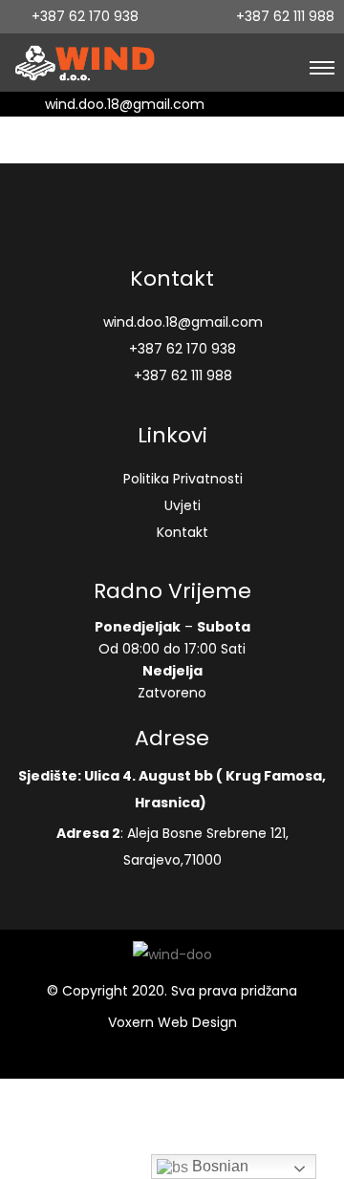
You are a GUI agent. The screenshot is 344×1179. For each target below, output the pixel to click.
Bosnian (218, 1166)
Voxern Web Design (172, 1022)
